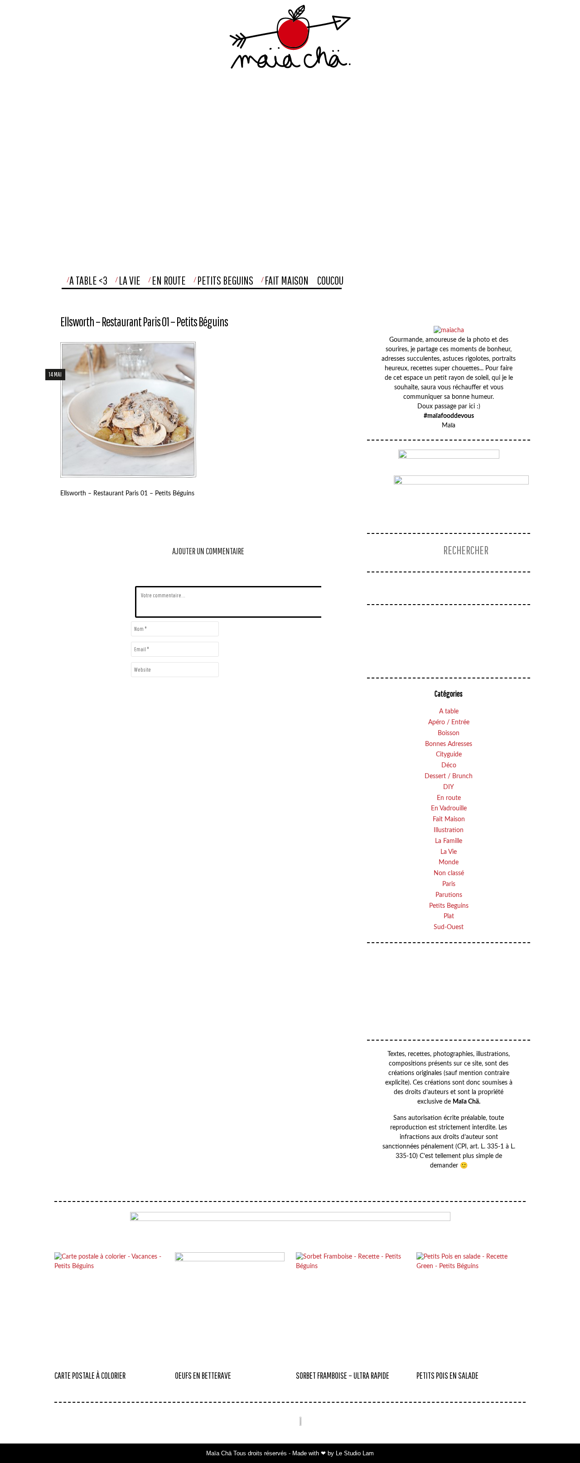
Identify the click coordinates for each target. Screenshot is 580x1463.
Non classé (449, 873)
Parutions (448, 895)
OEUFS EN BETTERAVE (203, 1375)
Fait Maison (287, 280)
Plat (449, 916)
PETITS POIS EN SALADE (447, 1375)
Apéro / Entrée (448, 722)
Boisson (448, 733)
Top (554, 1437)
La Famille (448, 841)
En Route (169, 280)
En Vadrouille (449, 808)
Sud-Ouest (449, 927)
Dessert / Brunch (449, 776)
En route (449, 798)
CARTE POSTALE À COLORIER (90, 1375)
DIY (448, 787)
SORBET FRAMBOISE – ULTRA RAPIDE (342, 1375)
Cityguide (449, 754)
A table (449, 711)
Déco (448, 765)
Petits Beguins (225, 280)
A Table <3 (88, 280)
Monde (449, 862)
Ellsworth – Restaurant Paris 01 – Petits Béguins (144, 321)
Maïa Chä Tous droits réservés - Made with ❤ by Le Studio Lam (290, 1453)
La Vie (129, 280)
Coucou (330, 280)
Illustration (449, 830)
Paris (448, 884)
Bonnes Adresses (448, 744)
